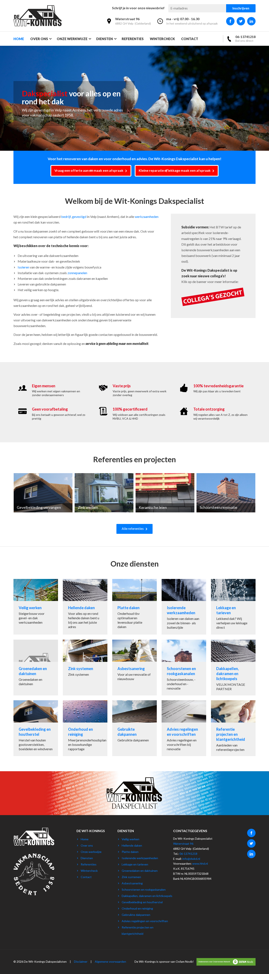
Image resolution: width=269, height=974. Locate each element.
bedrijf (66, 217)
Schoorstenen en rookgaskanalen (144, 889)
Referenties (133, 39)
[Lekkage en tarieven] (233, 607)
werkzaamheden (146, 217)
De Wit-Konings (90, 831)
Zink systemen (131, 877)
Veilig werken (130, 839)
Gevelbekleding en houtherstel (142, 902)
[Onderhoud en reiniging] (85, 728)
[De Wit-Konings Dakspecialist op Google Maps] (128, 22)
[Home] (37, 15)
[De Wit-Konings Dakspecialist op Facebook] (230, 21)
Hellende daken (132, 845)
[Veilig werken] (35, 607)
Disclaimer (80, 961)
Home (18, 39)
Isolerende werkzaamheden (140, 858)
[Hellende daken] (85, 607)
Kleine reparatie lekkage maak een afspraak (175, 170)
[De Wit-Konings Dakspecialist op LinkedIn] (251, 21)
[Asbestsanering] (134, 667)
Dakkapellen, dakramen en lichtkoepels (147, 896)
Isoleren (23, 267)
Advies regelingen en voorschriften (145, 921)
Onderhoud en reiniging (137, 908)
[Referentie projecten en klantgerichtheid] (233, 728)
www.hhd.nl (200, 863)
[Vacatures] (212, 305)
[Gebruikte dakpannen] (134, 728)
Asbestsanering (132, 883)
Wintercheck (162, 39)
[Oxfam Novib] (225, 961)
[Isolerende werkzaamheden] (184, 607)
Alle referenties (133, 528)
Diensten (104, 39)
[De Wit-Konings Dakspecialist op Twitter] (241, 21)
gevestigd (79, 217)
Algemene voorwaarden (110, 961)
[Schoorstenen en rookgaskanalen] (184, 667)
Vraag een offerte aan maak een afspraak (89, 170)
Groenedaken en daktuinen (140, 870)
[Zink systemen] (85, 667)
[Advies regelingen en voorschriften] (184, 728)
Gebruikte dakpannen (136, 914)
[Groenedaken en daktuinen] (35, 667)
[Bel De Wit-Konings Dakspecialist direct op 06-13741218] (241, 39)
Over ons (39, 39)
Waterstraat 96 (183, 843)
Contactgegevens (190, 831)
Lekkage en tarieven (135, 864)
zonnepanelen (77, 273)
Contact (189, 39)
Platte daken (130, 852)
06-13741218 (188, 853)
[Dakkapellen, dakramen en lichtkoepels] (233, 667)
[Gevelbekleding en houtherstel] (35, 728)
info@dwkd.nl (191, 858)
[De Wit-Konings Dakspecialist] (33, 850)
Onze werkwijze (72, 39)
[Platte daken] (134, 607)
